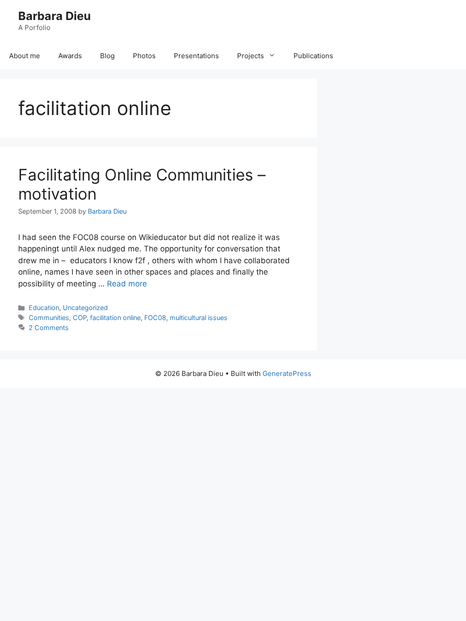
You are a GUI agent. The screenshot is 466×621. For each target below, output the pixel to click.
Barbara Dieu (54, 16)
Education (44, 307)
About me (24, 55)
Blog (107, 55)
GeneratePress (287, 373)
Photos (144, 55)
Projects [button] (250, 55)
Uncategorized (85, 307)
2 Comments (49, 327)
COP (79, 317)
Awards (70, 55)
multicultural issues (199, 317)
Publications (313, 55)
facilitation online (115, 317)
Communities (49, 317)
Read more (127, 283)
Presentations (196, 55)
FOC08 (155, 317)
